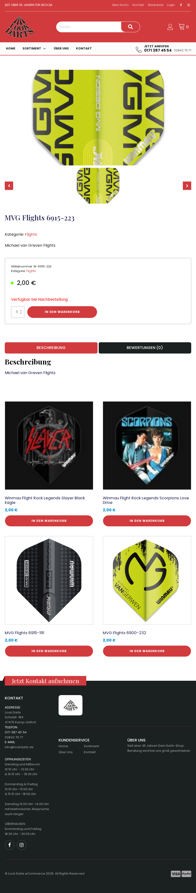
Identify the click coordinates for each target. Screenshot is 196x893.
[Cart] (184, 27)
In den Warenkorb (62, 312)
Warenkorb (155, 5)
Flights (31, 234)
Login (171, 5)
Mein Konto (120, 5)
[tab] (51, 347)
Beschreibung (51, 347)
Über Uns (61, 48)
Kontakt (138, 5)
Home (10, 48)
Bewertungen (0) (145, 347)
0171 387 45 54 (16, 732)
